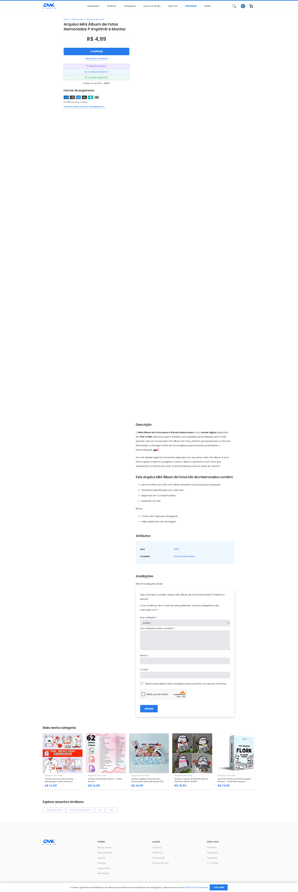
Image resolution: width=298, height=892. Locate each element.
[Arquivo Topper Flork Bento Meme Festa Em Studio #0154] (192, 761)
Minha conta (104, 847)
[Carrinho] (251, 6)
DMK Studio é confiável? (96, 58)
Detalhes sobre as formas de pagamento (85, 106)
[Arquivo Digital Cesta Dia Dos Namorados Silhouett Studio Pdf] (149, 761)
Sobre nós (157, 852)
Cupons (101, 857)
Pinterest (212, 847)
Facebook (212, 857)
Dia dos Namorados (184, 556)
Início (66, 19)
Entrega (101, 863)
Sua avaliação (148, 617)
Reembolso (103, 873)
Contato (156, 847)
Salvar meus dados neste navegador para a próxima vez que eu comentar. (186, 683)
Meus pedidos (104, 852)
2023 (176, 549)
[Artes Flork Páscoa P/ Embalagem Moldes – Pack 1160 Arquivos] (235, 761)
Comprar (96, 51)
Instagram (212, 852)
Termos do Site (160, 863)
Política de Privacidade (196, 887)
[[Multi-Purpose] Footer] (49, 6)
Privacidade (158, 857)
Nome (144, 655)
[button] (100, 6)
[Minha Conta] (243, 7)
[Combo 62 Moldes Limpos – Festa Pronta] (106, 761)
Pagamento (103, 868)
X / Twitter (212, 863)
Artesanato (77, 19)
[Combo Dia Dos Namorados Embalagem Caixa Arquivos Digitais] (62, 761)
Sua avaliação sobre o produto (157, 628)
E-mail (144, 669)
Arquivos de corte (95, 19)
